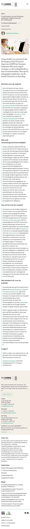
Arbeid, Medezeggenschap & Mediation (12, 468)
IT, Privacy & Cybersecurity (9, 23)
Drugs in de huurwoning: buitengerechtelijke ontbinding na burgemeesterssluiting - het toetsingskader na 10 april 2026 (14, 495)
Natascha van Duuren (9, 361)
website (22, 302)
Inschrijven (4, 432)
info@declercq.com (7, 406)
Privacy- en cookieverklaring (8, 523)
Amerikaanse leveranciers (11, 291)
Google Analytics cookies (18, 289)
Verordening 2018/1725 (10, 105)
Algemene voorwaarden (7, 520)
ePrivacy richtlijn (20, 114)
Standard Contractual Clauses (12, 220)
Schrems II (25, 229)
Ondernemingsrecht (7, 475)
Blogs (2, 13)
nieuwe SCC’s (13, 233)
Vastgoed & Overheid (7, 478)
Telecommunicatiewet (10, 118)
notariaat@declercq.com (9, 412)
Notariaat (4, 473)
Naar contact (7, 394)
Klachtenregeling (5, 525)
